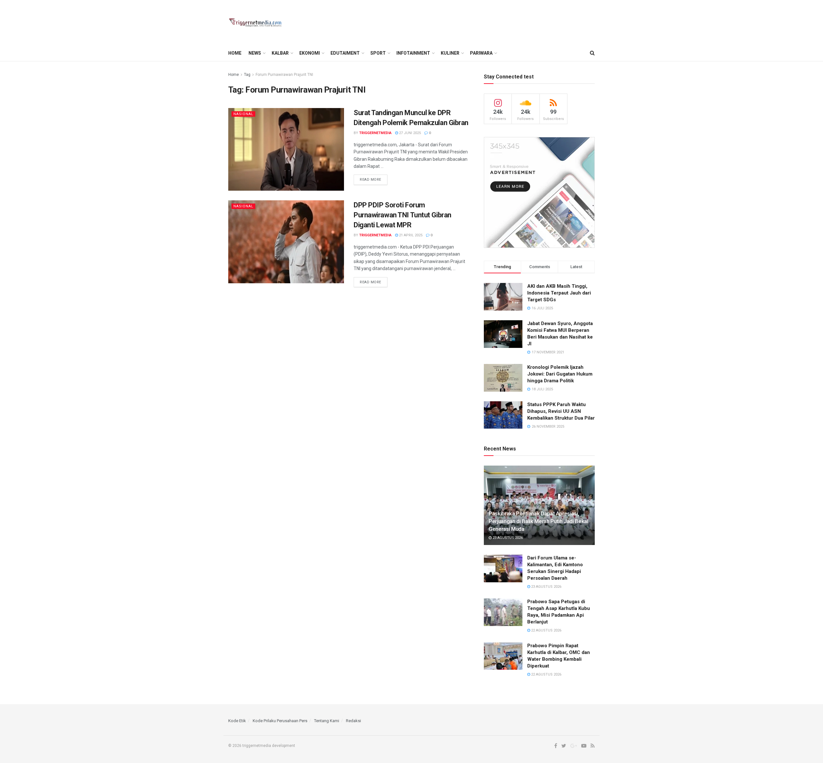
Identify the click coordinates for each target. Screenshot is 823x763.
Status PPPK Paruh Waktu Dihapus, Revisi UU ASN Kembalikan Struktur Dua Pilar (561, 411)
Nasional (243, 114)
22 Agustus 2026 (545, 630)
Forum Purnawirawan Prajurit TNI (284, 74)
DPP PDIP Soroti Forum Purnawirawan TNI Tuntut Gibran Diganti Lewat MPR (402, 215)
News (255, 53)
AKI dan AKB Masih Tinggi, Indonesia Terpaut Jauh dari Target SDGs (559, 293)
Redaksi (353, 720)
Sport (378, 53)
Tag (247, 74)
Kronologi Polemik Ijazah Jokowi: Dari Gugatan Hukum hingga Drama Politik (559, 374)
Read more (370, 179)
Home (234, 53)
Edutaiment (345, 53)
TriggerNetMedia (375, 133)
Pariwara (481, 53)
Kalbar (280, 53)
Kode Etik (237, 720)
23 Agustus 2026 (507, 538)
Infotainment (413, 53)
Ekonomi (309, 53)
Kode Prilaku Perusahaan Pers (280, 720)
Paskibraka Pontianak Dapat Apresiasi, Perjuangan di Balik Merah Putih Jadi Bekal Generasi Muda (538, 521)
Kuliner (450, 53)
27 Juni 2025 (409, 133)
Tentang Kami (326, 720)
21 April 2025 (410, 235)
